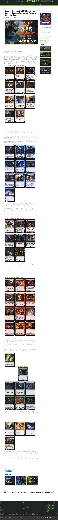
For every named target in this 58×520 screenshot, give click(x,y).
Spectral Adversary (28, 214)
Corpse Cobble (24, 452)
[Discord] (31, 1)
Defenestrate (26, 266)
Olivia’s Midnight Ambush (26, 265)
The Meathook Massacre (20, 270)
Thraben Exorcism (31, 127)
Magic (48, 38)
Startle (25, 211)
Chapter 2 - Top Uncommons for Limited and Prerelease (13, 49)
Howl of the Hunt (7, 415)
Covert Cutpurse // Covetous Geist (17, 273)
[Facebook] (27, 1)
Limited (45, 32)
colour (41, 36)
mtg (46, 40)
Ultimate (46, 42)
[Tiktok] (38, 1)
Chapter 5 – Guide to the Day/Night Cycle (10, 52)
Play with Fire (29, 339)
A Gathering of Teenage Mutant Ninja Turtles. (44, 70)
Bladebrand (8, 275)
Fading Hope (22, 209)
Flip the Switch (13, 205)
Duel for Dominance (18, 413)
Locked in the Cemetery (16, 212)
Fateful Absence (33, 125)
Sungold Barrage (19, 127)
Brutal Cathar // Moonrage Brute (9, 140)
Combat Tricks (45, 36)
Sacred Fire (17, 451)
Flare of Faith (6, 136)
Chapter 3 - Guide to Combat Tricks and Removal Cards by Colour (14, 50)
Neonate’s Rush (23, 339)
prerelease (49, 40)
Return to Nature (33, 411)
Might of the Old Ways (14, 415)
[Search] (50, 11)
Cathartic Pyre (6, 338)
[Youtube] (33, 1)
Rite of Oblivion (6, 455)
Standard (48, 32)
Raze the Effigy (32, 348)
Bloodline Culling (26, 269)
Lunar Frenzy (32, 347)
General (41, 32)
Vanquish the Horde (30, 130)
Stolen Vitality (33, 349)
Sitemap (21, 517)
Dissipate (28, 203)
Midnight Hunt (42, 40)
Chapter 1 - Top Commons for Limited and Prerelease (12, 464)
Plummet (34, 412)
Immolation (13, 344)
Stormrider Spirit (20, 216)
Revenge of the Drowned (25, 208)
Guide (49, 36)
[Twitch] (34, 1)
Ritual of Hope (13, 137)
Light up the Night (25, 340)
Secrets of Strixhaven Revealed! (43, 62)
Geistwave (13, 210)
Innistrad (41, 38)
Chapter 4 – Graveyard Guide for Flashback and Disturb (13, 51)
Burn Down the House (7, 344)
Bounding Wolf (12, 419)
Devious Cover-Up (34, 203)
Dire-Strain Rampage (31, 453)
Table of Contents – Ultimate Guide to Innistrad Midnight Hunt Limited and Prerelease (17, 46)
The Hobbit (43, 48)
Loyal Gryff (15, 142)
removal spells (42, 42)
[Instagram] (29, 1)
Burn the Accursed (17, 339)
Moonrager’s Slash (7, 340)
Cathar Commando (7, 132)
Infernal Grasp (19, 265)
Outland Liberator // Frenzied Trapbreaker (11, 412)
